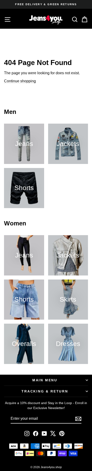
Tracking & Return (44, 391)
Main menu (44, 380)
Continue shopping (20, 81)
